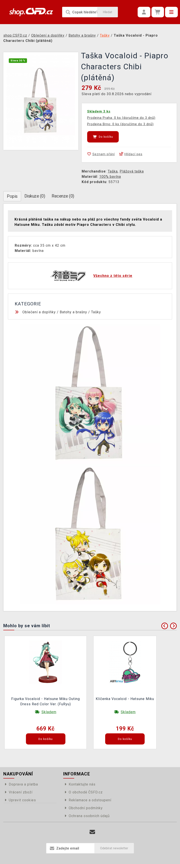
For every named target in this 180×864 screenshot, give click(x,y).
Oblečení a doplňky (39, 312)
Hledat (107, 12)
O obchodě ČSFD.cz (86, 792)
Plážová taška (132, 171)
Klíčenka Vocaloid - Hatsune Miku (125, 699)
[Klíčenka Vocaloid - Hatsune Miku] (124, 662)
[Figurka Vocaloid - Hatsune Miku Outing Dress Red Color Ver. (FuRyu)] (45, 662)
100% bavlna (110, 177)
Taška (113, 171)
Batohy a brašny (73, 312)
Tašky (96, 312)
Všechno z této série (112, 276)
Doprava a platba (23, 784)
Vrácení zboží (20, 792)
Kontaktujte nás (82, 784)
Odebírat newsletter (114, 848)
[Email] (92, 832)
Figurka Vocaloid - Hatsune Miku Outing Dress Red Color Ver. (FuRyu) (45, 701)
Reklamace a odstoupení (90, 800)
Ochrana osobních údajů (89, 816)
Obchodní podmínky (86, 808)
